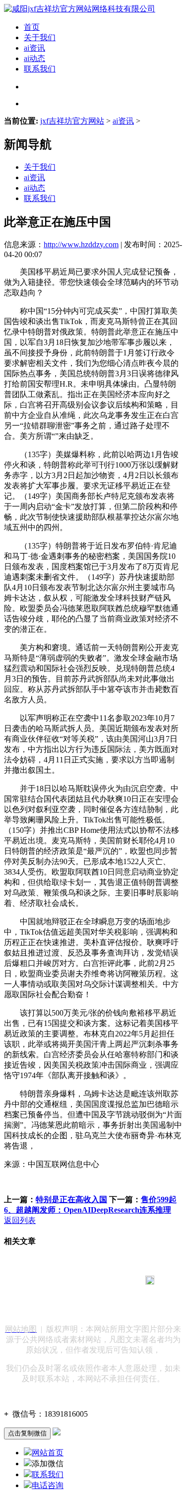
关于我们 (40, 37)
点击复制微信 (27, 1433)
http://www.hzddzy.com (81, 244)
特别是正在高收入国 (71, 1199)
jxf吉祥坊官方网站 (72, 121)
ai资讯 (34, 48)
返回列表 (20, 1220)
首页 (32, 27)
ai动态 (34, 58)
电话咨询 (47, 1485)
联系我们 (40, 69)
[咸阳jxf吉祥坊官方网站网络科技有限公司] (79, 8)
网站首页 (47, 1452)
